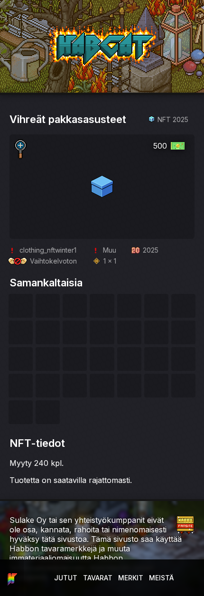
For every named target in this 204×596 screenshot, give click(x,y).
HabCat (58, 28)
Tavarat (97, 578)
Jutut (65, 578)
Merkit (130, 578)
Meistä (161, 578)
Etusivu (12, 577)
